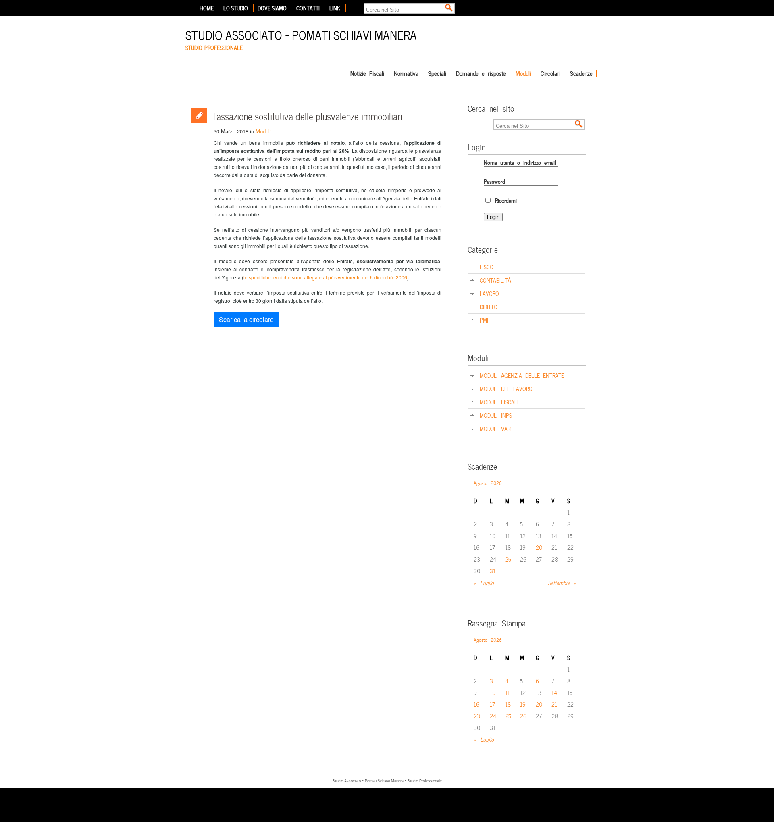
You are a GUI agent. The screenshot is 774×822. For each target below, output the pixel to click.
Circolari (550, 73)
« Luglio (484, 582)
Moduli (523, 73)
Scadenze (581, 73)
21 (554, 704)
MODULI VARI (496, 428)
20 (539, 547)
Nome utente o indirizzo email (520, 162)
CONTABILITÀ (495, 280)
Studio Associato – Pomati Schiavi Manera (301, 34)
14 (554, 692)
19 (523, 704)
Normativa (406, 73)
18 (508, 704)
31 (492, 570)
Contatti (308, 8)
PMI (484, 320)
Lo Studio (235, 8)
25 (508, 559)
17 (492, 704)
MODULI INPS (496, 415)
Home (207, 8)
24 (493, 716)
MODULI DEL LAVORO (506, 388)
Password (494, 181)
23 (477, 716)
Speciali (437, 73)
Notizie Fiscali (367, 73)
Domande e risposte (481, 73)
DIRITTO (488, 306)
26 (523, 716)
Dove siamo (272, 8)
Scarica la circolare (246, 319)
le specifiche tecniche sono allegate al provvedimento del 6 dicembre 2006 (325, 277)
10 (493, 692)
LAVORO (489, 293)
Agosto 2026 (488, 482)
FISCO (486, 266)
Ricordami (504, 200)
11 (507, 692)
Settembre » (562, 582)
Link (334, 8)
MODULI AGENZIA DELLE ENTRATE (522, 375)
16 (476, 704)
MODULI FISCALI (499, 401)
